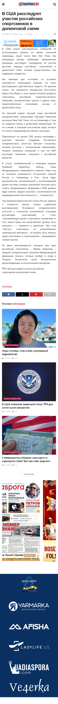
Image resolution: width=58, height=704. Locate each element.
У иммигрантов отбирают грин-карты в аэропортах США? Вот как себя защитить (26, 459)
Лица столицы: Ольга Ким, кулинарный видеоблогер (25, 352)
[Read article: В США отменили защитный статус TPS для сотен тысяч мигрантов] (29, 381)
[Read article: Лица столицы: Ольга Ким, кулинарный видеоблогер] (29, 328)
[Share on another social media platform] (49, 294)
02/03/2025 (7, 411)
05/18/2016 (6, 34)
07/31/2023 (7, 358)
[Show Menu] (3, 4)
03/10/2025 (7, 465)
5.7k (15, 465)
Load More (29, 474)
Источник (7, 286)
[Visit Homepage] (29, 4)
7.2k (15, 411)
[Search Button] (54, 4)
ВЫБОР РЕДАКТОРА (12, 399)
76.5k (16, 358)
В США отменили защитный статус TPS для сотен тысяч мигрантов (27, 405)
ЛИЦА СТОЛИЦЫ (11, 345)
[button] (29, 521)
